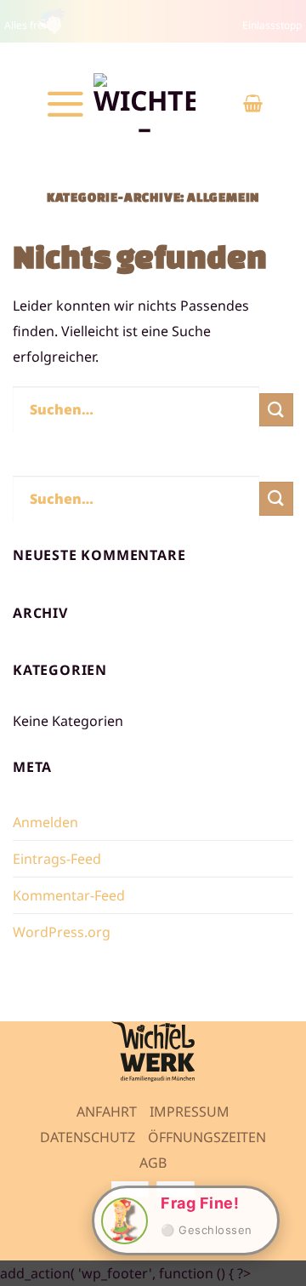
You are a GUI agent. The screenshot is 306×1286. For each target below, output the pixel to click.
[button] (65, 103)
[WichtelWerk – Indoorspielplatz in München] (145, 103)
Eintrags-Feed (57, 858)
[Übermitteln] (276, 409)
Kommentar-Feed (69, 895)
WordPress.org (61, 932)
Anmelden (45, 822)
